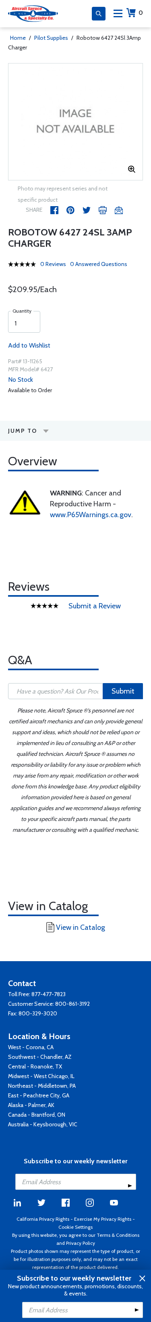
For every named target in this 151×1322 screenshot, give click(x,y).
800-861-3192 (72, 1003)
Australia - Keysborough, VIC (42, 1124)
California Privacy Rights (43, 1219)
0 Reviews (53, 264)
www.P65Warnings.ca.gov (90, 515)
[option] (75, 121)
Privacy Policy (80, 1243)
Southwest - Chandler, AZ (40, 1056)
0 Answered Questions (98, 264)
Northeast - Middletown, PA (42, 1085)
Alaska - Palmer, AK (31, 1105)
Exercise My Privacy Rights (102, 1219)
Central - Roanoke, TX (35, 1066)
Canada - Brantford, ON (36, 1114)
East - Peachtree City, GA (38, 1095)
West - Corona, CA (31, 1047)
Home (18, 37)
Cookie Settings (75, 1227)
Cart (141, 12)
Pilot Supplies (51, 37)
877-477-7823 (48, 994)
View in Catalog (80, 927)
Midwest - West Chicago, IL (41, 1076)
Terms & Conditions (118, 1235)
